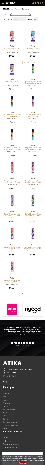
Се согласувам (23, 463)
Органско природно (10, 422)
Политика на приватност (11, 444)
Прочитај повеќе (39, 460)
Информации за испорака (12, 441)
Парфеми (6, 403)
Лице (5, 412)
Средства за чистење (10, 425)
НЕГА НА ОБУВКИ (9, 409)
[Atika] (10, 2)
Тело (4, 397)
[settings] (38, 3)
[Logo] (22, 363)
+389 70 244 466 (12, 373)
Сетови (5, 419)
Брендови (6, 393)
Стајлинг (17, 9)
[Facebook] (3, 382)
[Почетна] (6, 9)
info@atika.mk (11, 376)
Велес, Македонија (22, 345)
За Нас (5, 438)
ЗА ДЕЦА (6, 406)
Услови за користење (10, 447)
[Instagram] (6, 382)
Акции (5, 428)
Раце (5, 400)
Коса (12, 9)
